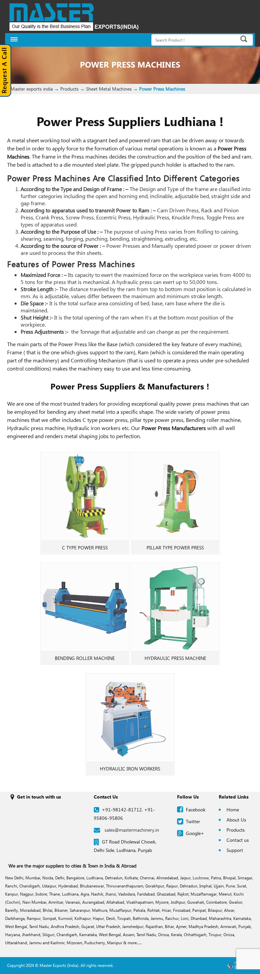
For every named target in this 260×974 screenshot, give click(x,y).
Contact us (237, 840)
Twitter (193, 821)
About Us (236, 819)
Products (235, 830)
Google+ (195, 833)
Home (232, 809)
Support (234, 850)
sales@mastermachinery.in (132, 830)
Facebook (195, 809)
